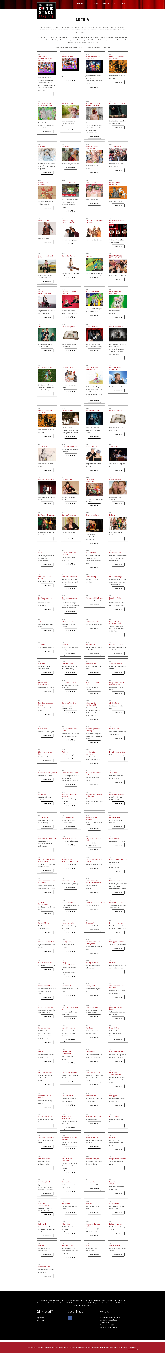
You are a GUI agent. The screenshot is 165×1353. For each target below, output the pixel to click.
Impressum (40, 1318)
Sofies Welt (113, 773)
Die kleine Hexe (114, 817)
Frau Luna (89, 1203)
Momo (88, 1245)
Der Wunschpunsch (69, 327)
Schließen (133, 1347)
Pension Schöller (68, 663)
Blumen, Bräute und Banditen (69, 554)
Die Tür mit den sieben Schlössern (70, 599)
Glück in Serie (114, 703)
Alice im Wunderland (45, 368)
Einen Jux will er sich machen (93, 1225)
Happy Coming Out (92, 291)
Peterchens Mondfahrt (70, 446)
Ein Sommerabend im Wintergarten (93, 943)
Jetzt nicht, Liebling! (69, 881)
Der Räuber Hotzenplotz (46, 515)
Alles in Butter (43, 729)
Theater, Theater (92, 327)
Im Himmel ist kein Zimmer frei (115, 368)
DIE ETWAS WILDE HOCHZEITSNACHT (116, 257)
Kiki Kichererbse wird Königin (93, 839)
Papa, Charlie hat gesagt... (115, 1183)
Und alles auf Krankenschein (43, 683)
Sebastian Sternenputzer (43, 903)
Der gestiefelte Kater (69, 703)
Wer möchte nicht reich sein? (70, 1008)
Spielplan (80, 3)
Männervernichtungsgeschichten (50, 773)
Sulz (39, 621)
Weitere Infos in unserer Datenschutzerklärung (112, 1347)
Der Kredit (65, 146)
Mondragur (89, 1028)
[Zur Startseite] (46, 10)
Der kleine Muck (67, 986)
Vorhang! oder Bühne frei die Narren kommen (94, 882)
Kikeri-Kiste (66, 1224)
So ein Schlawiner (68, 104)
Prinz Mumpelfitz (68, 817)
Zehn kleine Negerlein (70, 1073)
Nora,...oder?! (90, 923)
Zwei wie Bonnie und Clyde (45, 257)
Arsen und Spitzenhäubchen (44, 1204)
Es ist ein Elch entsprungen (43, 183)
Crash (40, 553)
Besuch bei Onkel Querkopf (115, 599)
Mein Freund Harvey (45, 1117)
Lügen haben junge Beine (45, 753)
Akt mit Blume (43, 446)
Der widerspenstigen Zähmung (93, 730)
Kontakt (123, 3)
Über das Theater (109, 3)
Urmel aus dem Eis (115, 881)
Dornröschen (66, 1182)
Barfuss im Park (114, 1117)
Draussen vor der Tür (45, 1159)
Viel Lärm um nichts (92, 446)
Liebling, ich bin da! (92, 963)
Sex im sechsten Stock (46, 1137)
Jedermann (42, 1245)
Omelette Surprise (92, 1137)
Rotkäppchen (114, 1096)
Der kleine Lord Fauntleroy (91, 753)
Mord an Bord (114, 729)
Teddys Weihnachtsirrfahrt (68, 964)
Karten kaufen (93, 3)
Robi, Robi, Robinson (45, 1007)
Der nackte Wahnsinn (69, 256)
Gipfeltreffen (90, 1052)
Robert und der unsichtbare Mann (92, 704)
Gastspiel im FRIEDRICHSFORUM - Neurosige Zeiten (45, 58)
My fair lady (66, 1203)
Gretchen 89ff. (90, 644)
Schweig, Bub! (114, 446)
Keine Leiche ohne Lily (93, 1007)
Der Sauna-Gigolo (68, 368)
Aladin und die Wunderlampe (90, 481)
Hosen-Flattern (114, 1028)
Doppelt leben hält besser (115, 1008)
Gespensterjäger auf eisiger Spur (93, 57)
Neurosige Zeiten (68, 56)
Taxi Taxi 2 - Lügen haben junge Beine (68, 222)
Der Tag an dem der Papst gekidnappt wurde (46, 599)
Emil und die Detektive (46, 480)
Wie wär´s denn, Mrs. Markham (116, 987)
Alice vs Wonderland (116, 327)
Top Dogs (41, 644)
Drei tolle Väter (67, 480)
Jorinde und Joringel (116, 923)
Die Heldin (112, 963)
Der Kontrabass (43, 221)
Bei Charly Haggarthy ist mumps (94, 860)
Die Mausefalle (91, 663)
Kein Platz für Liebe (116, 644)
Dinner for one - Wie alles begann (116, 57)
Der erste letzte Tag (69, 182)
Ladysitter (112, 515)
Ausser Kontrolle (68, 621)
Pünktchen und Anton (69, 577)
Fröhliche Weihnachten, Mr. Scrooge (94, 795)
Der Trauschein (91, 1182)
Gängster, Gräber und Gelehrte (93, 818)
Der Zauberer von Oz (69, 682)
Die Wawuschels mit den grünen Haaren (46, 860)
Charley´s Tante (114, 1245)
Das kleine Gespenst (116, 902)
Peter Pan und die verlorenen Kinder (115, 622)
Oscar (40, 327)
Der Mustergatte (68, 1096)
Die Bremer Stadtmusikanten (115, 1073)
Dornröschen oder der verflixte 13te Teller (93, 104)
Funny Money (114, 838)
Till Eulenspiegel (44, 1182)
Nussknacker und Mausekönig (115, 292)
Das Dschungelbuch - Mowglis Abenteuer (45, 104)
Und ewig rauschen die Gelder (93, 774)
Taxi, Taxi (65, 752)
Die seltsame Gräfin (92, 410)
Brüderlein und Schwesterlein (67, 1117)
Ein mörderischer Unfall (117, 752)
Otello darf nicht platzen (94, 598)
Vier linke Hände (115, 480)
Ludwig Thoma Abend (116, 1224)
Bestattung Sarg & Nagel (117, 104)
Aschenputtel (114, 1203)
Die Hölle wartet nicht (69, 838)
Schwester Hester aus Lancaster (69, 795)
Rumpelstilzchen (44, 923)
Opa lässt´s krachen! (69, 515)
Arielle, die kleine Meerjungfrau (92, 368)
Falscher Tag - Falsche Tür (93, 683)
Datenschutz (40, 1320)
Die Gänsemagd (67, 410)
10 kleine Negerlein (116, 663)
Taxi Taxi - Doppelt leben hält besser (94, 222)
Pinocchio (112, 1137)
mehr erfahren (47, 94)
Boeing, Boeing (91, 577)
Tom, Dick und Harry (116, 146)
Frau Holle (41, 146)
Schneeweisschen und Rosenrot (69, 1138)
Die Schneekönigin (115, 577)
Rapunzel (89, 256)
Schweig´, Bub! (90, 986)
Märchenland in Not (92, 182)
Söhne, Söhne (43, 817)
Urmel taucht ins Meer (70, 773)
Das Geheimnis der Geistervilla (116, 183)
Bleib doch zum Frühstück (67, 1160)
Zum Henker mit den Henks (45, 704)
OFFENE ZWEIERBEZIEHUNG (45, 292)
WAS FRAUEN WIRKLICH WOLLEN (70, 292)
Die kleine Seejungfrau (46, 1073)
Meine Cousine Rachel (93, 1117)
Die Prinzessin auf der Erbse (69, 730)
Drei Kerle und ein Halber (44, 578)
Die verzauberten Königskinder (92, 147)
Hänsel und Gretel (115, 553)
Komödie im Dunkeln (93, 621)
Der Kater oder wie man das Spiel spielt (117, 683)
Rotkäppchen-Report (116, 942)
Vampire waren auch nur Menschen (46, 882)
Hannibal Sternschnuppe (118, 860)
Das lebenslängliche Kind (47, 838)
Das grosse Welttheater (117, 1159)
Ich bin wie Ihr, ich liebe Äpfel (117, 222)
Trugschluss (66, 644)
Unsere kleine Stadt (45, 986)
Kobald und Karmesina (117, 794)
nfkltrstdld (111, 1327)
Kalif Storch (42, 1224)
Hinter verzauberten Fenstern (93, 516)
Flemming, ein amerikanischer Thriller (70, 860)
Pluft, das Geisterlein (93, 1073)
